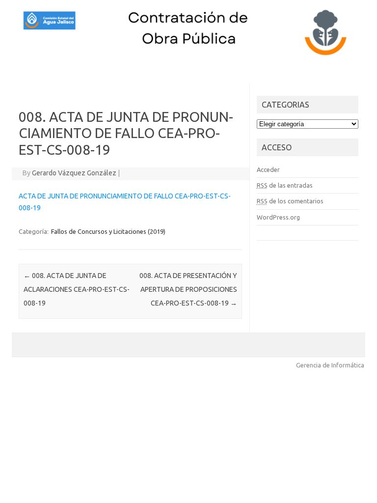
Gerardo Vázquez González (74, 173)
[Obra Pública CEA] (188, 55)
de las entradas (285, 185)
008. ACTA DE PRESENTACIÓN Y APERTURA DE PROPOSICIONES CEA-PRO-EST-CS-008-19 (188, 289)
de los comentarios (290, 200)
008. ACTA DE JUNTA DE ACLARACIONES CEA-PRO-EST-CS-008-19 (77, 289)
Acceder (268, 169)
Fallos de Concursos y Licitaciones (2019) (108, 231)
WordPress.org (278, 217)
